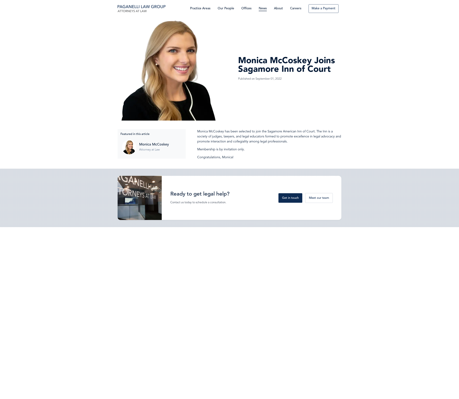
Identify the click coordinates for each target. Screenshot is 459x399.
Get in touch (290, 198)
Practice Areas (200, 8)
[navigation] (141, 8)
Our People (226, 8)
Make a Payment (323, 8)
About (278, 8)
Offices (246, 8)
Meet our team (319, 198)
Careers (295, 8)
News (263, 8)
